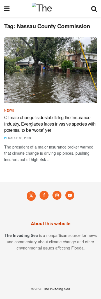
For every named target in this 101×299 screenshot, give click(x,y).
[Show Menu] (7, 8)
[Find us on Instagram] (56, 195)
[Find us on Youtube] (69, 195)
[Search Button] (94, 8)
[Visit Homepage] (50, 8)
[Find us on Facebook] (44, 195)
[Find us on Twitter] (31, 195)
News (9, 110)
